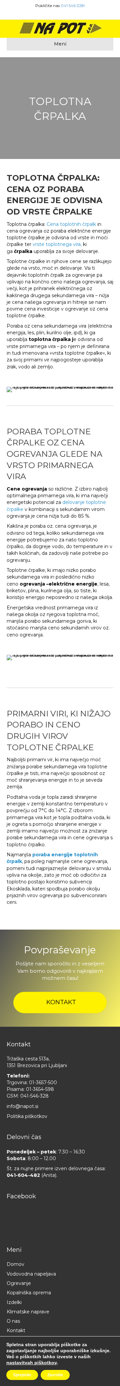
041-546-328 (34, 1096)
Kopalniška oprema (29, 1293)
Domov (15, 1264)
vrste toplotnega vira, (56, 244)
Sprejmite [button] (22, 1375)
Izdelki (14, 1302)
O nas (13, 1321)
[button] (60, 1002)
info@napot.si (22, 1106)
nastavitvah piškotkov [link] (31, 1362)
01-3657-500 (43, 1082)
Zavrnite (55, 1375)
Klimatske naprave (28, 1312)
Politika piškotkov (27, 1116)
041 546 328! (73, 5)
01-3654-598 (40, 1089)
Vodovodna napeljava (31, 1274)
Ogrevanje (19, 1283)
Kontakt (16, 1330)
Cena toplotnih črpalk (71, 224)
